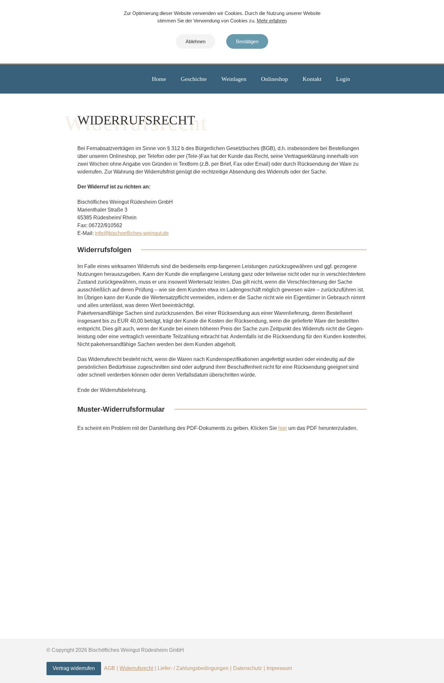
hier (282, 428)
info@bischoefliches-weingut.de (132, 233)
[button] (195, 41)
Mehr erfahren (272, 20)
